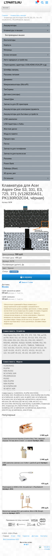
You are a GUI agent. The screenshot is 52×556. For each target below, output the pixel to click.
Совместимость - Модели (12, 362)
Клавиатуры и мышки (18, 15)
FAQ (18, 536)
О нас (13, 536)
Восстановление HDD (11, 539)
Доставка (35, 536)
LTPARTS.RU (12, 2)
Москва (5, 287)
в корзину (27, 277)
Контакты (44, 536)
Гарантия (26, 536)
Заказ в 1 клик (27, 282)
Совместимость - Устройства (14, 331)
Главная (5, 15)
